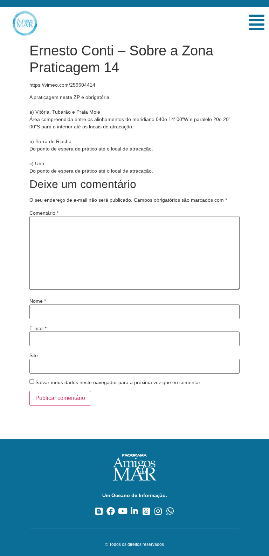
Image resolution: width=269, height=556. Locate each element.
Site (33, 355)
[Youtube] (123, 511)
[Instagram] (158, 511)
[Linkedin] (135, 511)
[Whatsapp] (170, 511)
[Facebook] (111, 511)
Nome (37, 301)
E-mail (38, 328)
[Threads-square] (146, 511)
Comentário (43, 212)
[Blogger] (99, 511)
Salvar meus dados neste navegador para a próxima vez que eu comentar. (118, 382)
